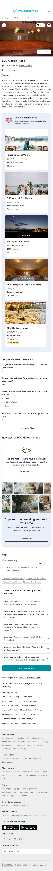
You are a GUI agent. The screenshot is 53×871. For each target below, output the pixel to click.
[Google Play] (28, 829)
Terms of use (7, 745)
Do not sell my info (35, 745)
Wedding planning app (10, 789)
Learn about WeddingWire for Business (17, 815)
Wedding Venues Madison (12, 582)
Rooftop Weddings (29, 706)
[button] (26, 460)
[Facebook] (4, 839)
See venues (26, 538)
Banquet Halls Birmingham (35, 578)
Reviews (14, 758)
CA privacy (6, 749)
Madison (18, 18)
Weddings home (8, 738)
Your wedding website (10, 772)
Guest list (35, 772)
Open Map (43, 563)
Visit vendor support (43, 815)
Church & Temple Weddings (31, 710)
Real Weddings (8, 796)
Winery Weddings (8, 701)
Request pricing (26, 668)
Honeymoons (21, 796)
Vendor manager (8, 775)
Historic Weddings (9, 719)
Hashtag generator (29, 789)
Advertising (43, 742)
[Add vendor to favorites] (49, 25)
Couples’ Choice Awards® (31, 758)
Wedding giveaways (10, 792)
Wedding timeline (26, 792)
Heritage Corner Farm (18, 241)
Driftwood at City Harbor (19, 198)
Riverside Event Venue (18, 155)
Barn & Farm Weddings (11, 697)
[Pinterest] (15, 839)
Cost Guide (42, 775)
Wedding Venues (9, 692)
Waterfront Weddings (10, 723)
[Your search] (4, 25)
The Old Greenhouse (17, 328)
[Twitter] (9, 839)
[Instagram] (20, 839)
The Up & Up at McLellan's (30, 677)
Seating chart (23, 775)
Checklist (25, 772)
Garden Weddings (26, 719)
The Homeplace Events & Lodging (24, 284)
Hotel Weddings (29, 697)
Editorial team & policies (36, 738)
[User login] (49, 11)
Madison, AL (11, 70)
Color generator (42, 792)
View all (44, 52)
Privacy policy (20, 745)
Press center (32, 742)
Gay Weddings (7, 762)
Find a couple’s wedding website (15, 805)
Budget (44, 772)
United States (13, 852)
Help (4, 779)
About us (20, 738)
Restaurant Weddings (10, 706)
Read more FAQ (26, 428)
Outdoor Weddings (28, 723)
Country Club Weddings (28, 701)
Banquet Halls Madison (32, 582)
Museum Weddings (9, 714)
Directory (5, 758)
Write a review (26, 472)
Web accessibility (19, 749)
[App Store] (10, 829)
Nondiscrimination (9, 742)
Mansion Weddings (9, 710)
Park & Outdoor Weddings (30, 714)
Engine (33, 775)
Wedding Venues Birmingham (13, 578)
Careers (21, 742)
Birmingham (6, 18)
